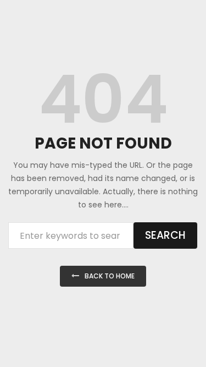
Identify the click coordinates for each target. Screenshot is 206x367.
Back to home (110, 276)
